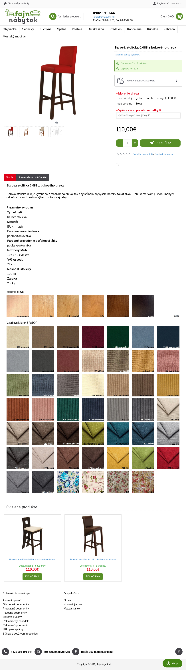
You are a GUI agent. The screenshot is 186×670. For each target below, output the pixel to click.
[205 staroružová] (43, 409)
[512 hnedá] (43, 433)
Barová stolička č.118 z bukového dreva (93, 559)
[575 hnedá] (68, 458)
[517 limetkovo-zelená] (93, 433)
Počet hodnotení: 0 (143, 154)
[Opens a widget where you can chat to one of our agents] (172, 663)
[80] (93, 482)
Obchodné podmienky (16, 604)
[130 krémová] (18, 337)
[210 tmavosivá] (143, 409)
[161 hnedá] (118, 361)
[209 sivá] (118, 409)
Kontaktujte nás (73, 604)
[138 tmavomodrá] (168, 337)
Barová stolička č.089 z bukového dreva (32, 559)
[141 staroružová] (68, 361)
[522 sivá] (168, 433)
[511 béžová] (18, 433)
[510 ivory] (168, 409)
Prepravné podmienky (16, 608)
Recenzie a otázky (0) (32, 177)
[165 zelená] (18, 385)
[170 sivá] (68, 385)
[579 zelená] (143, 458)
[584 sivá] (18, 482)
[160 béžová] (93, 361)
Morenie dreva (128, 93)
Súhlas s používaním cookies (20, 633)
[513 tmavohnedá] (68, 433)
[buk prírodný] (43, 306)
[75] (68, 482)
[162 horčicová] (143, 361)
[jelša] (93, 306)
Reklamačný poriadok (16, 621)
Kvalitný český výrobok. (127, 54)
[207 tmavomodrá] (93, 409)
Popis (9, 177)
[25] (143, 482)
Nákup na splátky (13, 629)
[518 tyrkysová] (118, 433)
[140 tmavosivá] (43, 361)
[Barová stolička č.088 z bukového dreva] (11, 131)
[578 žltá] (118, 458)
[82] (118, 482)
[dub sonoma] (18, 306)
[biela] (168, 306)
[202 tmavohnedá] (143, 385)
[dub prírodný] (68, 306)
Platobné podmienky (15, 612)
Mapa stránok (72, 608)
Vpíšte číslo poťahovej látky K (139, 110)
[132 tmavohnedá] (68, 337)
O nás (67, 600)
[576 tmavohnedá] (93, 458)
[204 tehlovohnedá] (18, 409)
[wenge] (143, 306)
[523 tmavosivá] (18, 458)
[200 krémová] (93, 385)
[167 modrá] (43, 385)
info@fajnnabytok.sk (104, 17)
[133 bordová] (93, 337)
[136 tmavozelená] (118, 337)
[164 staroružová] (168, 361)
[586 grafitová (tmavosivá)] (43, 482)
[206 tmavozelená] (68, 409)
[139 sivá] (18, 361)
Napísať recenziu (164, 154)
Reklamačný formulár (15, 625)
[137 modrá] (143, 337)
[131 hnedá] (43, 337)
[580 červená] (168, 458)
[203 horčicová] (168, 385)
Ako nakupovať (12, 600)
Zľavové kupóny (12, 616)
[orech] (118, 306)
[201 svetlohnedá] (118, 385)
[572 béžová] (43, 458)
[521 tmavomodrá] (143, 433)
